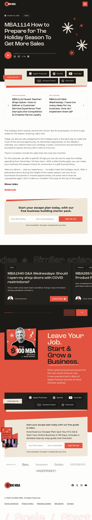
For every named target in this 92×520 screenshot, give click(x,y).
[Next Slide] (82, 312)
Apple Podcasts (40, 74)
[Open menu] (85, 4)
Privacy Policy (28, 504)
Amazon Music (49, 81)
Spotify (60, 74)
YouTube (78, 74)
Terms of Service (11, 504)
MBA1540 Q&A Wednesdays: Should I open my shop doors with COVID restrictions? (38, 278)
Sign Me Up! (70, 219)
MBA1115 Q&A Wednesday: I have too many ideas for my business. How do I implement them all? (62, 105)
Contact (70, 504)
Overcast (70, 81)
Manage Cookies (44, 504)
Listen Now (57, 299)
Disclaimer (59, 504)
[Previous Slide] (69, 312)
